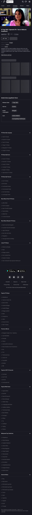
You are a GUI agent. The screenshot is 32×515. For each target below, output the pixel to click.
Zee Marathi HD (5, 382)
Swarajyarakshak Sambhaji (8, 238)
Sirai (3, 352)
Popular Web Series (5, 386)
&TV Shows (4, 183)
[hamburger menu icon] (29, 1)
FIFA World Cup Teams (7, 487)
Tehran (3, 341)
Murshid (4, 393)
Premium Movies (5, 328)
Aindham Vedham (6, 407)
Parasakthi (4, 360)
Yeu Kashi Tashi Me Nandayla (8, 227)
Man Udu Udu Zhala (6, 233)
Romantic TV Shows (6, 161)
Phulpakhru (4, 236)
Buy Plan (11, 1)
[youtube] (21, 277)
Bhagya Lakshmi (5, 252)
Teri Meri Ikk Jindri (6, 216)
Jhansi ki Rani (5, 302)
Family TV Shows (5, 164)
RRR (3, 366)
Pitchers (4, 429)
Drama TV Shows (6, 159)
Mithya (3, 418)
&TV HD (4, 379)
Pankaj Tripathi (5, 451)
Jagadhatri (4, 33)
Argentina (4, 498)
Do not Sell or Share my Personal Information (15, 287)
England (4, 500)
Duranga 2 (4, 415)
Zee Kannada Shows (6, 189)
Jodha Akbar (5, 203)
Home (2, 5)
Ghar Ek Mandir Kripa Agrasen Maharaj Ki (11, 260)
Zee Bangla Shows (6, 194)
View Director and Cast (6, 54)
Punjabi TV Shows (6, 150)
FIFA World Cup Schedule (7, 489)
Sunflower (4, 423)
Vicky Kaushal (5, 454)
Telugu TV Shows (6, 145)
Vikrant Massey (5, 440)
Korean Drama (5, 322)
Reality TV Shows (6, 170)
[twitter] (17, 277)
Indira (3, 319)
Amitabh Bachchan (6, 465)
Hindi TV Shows (5, 137)
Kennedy (4, 338)
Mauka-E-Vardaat (6, 258)
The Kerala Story (5, 355)
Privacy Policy (6, 284)
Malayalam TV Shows (6, 148)
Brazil (3, 503)
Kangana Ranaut (5, 467)
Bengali (11, 42)
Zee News (4, 374)
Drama (6, 46)
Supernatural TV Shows (7, 172)
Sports (8, 5)
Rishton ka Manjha (6, 247)
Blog (3, 478)
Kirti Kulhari (4, 462)
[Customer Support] (26, 1)
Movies (21, 5)
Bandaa (4, 363)
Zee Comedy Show (6, 255)
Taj (3, 421)
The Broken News (6, 410)
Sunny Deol (4, 456)
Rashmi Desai (5, 470)
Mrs (3, 349)
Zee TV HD (4, 377)
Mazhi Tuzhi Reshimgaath (7, 225)
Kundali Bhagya (5, 308)
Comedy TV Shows (6, 167)
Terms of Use (16, 284)
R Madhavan (5, 437)
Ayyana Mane (5, 390)
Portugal (4, 506)
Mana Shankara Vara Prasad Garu (9, 346)
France (3, 492)
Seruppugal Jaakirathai (7, 404)
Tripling (4, 426)
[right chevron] (3, 68)
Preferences (25, 284)
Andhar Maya (5, 401)
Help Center (23, 282)
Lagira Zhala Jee (5, 230)
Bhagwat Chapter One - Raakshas (9, 333)
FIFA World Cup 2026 (6, 484)
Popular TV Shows (5, 293)
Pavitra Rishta (5, 211)
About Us (15, 282)
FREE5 (27, 5)
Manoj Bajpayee (5, 448)
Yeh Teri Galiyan (5, 205)
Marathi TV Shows (6, 139)
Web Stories (5, 481)
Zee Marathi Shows (6, 186)
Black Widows (5, 412)
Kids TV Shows (5, 324)
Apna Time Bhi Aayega (7, 208)
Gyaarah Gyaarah (6, 396)
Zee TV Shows (5, 181)
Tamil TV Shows (5, 142)
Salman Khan (5, 445)
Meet (3, 249)
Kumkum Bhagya (6, 305)
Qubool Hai (4, 214)
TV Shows (15, 5)
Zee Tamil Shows (6, 192)
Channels (7, 282)
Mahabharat (5, 297)
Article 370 (4, 357)
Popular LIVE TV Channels (7, 370)
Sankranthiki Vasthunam (7, 344)
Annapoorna (5, 316)
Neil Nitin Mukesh (6, 459)
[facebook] (9, 277)
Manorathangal (5, 399)
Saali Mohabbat (5, 335)
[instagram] (13, 277)
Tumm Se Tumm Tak (6, 300)
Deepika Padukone (6, 443)
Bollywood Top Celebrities (7, 433)
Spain (3, 495)
